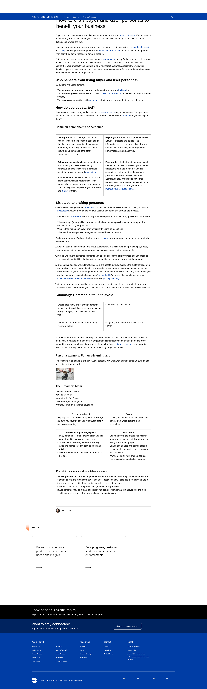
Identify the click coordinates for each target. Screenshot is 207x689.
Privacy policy (131, 650)
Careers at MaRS (61, 661)
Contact (107, 642)
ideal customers (127, 35)
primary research (107, 112)
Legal (130, 642)
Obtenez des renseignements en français (138, 658)
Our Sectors (59, 658)
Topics (66, 17)
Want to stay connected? (51, 624)
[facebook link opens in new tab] (128, 678)
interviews (89, 207)
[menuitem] (44, 646)
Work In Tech (36, 658)
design (63, 50)
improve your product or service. (120, 189)
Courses (76, 17)
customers (76, 216)
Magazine (83, 646)
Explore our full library (42, 614)
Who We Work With (62, 650)
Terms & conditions (133, 646)
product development (139, 47)
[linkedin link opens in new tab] (157, 678)
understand (93, 100)
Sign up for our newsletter (127, 626)
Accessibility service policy (136, 654)
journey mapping (111, 278)
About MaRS (38, 642)
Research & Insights (86, 654)
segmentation (109, 59)
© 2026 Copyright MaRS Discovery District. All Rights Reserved (61, 680)
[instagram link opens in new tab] (143, 678)
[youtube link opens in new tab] (170, 678)
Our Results (83, 658)
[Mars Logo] (34, 680)
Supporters (107, 650)
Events (82, 650)
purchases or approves (109, 50)
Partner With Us (37, 654)
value (105, 238)
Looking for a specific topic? (54, 610)
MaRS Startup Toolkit (45, 16)
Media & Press (108, 654)
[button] (172, 17)
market (65, 191)
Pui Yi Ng (66, 510)
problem (126, 115)
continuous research (123, 344)
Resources (85, 642)
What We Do (36, 646)
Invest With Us (60, 654)
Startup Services (37, 650)
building (122, 90)
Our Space (59, 646)
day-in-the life (104, 275)
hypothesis (62, 211)
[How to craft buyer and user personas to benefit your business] (141, 510)
